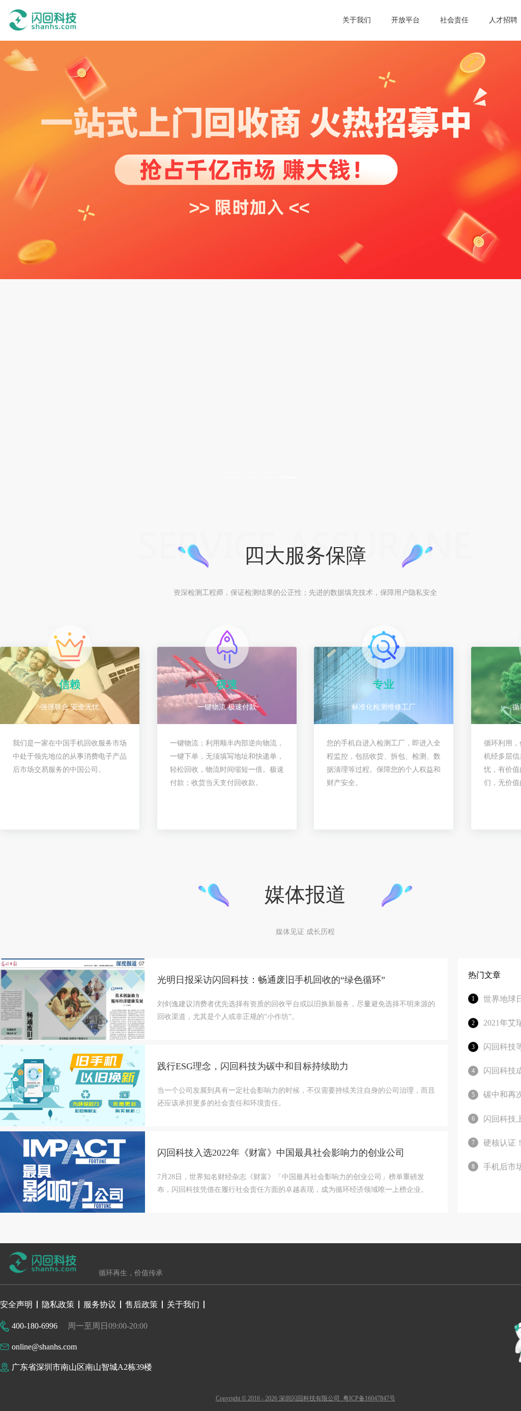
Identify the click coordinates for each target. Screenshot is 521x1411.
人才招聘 (503, 20)
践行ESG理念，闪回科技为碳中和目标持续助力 (253, 1066)
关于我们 (356, 20)
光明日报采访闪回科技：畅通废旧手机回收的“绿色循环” (271, 980)
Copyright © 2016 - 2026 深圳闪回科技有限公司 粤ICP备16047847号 (305, 1398)
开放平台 (405, 20)
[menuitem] (356, 20)
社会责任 (454, 20)
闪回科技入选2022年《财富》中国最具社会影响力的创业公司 (280, 1153)
